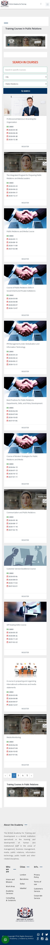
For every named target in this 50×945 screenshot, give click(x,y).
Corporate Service (38, 897)
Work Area (10, 886)
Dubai (22, 883)
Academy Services (9, 892)
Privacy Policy (37, 876)
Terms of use (37, 883)
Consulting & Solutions (11, 899)
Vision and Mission (10, 881)
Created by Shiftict (26, 938)
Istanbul (23, 888)
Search (26, 91)
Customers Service (38, 890)
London (23, 874)
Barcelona (24, 879)
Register (25, 146)
